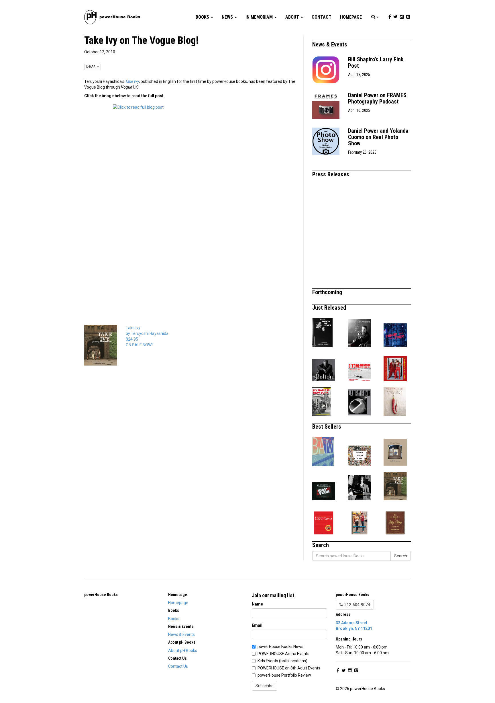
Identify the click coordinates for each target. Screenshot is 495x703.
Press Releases (331, 174)
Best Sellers (327, 426)
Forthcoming (327, 292)
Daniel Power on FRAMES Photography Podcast (377, 98)
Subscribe (265, 686)
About (292, 17)
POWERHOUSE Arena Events (283, 653)
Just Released (329, 307)
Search (400, 556)
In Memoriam (259, 17)
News (228, 17)
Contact (321, 17)
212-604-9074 (356, 604)
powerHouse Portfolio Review (284, 675)
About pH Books (182, 650)
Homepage (351, 17)
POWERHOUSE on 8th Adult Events (289, 668)
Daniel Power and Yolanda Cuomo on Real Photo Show (378, 137)
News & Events (330, 44)
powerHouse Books (101, 594)
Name (257, 604)
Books (203, 17)
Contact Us (178, 666)
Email (257, 625)
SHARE (91, 67)
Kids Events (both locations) (282, 661)
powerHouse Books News (280, 646)
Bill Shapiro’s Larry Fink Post (376, 62)
